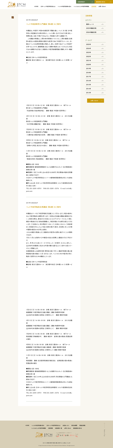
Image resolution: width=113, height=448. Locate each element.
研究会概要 (74, 425)
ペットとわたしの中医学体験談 (81, 6)
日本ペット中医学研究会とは (48, 6)
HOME (36, 6)
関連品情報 (82, 425)
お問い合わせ (102, 6)
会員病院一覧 (58, 428)
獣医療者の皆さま (77, 428)
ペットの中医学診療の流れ (64, 6)
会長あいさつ (66, 425)
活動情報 (93, 6)
